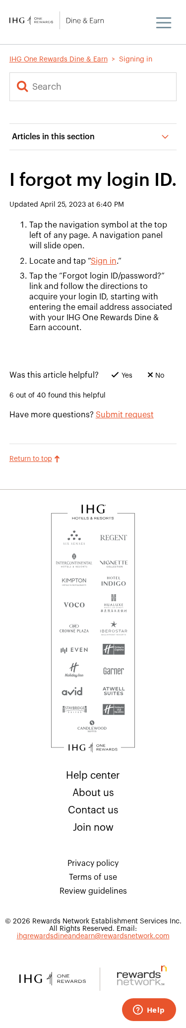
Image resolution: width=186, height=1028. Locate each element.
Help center (93, 776)
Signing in (135, 59)
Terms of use (93, 877)
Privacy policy (93, 863)
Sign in (104, 261)
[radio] (117, 378)
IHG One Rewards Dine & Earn (58, 59)
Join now (93, 828)
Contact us (93, 810)
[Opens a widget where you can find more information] (149, 1010)
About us (93, 793)
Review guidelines (93, 891)
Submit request (125, 415)
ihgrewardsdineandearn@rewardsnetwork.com (93, 936)
